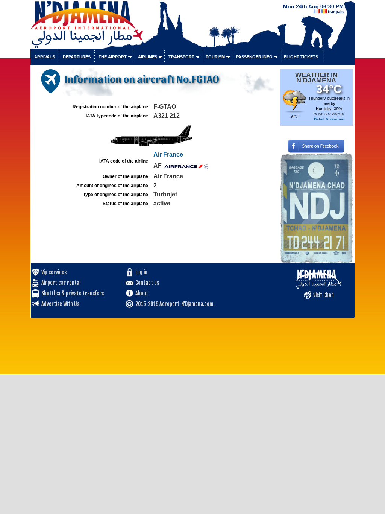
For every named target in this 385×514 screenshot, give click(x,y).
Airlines (147, 57)
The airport (113, 57)
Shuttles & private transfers (72, 293)
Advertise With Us (60, 304)
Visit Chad (323, 295)
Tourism (215, 57)
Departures (77, 57)
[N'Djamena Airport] (137, 43)
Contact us (147, 283)
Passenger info (254, 57)
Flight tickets (301, 57)
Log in (141, 272)
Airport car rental (61, 283)
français (336, 11)
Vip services (54, 272)
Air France (168, 154)
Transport (181, 57)
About (141, 293)
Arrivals (44, 57)
